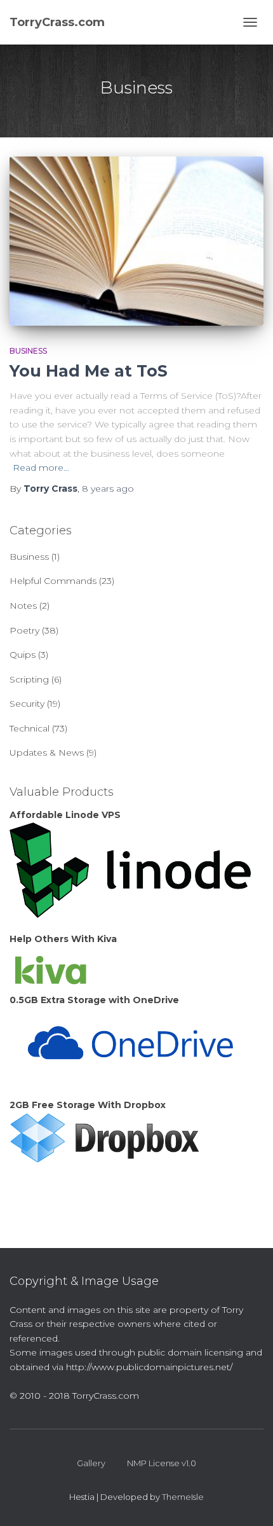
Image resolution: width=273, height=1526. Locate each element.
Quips (23, 654)
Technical (30, 728)
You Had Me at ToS (89, 370)
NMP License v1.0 (161, 1463)
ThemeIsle (183, 1497)
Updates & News (47, 752)
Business (28, 351)
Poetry (24, 630)
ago (108, 488)
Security (27, 703)
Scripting (29, 679)
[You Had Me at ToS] (136, 240)
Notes (23, 605)
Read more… (41, 467)
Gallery (91, 1463)
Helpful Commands (53, 580)
